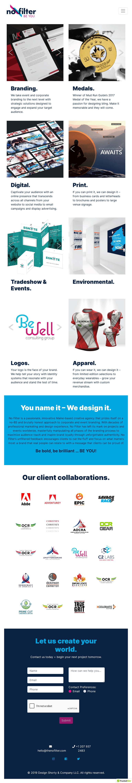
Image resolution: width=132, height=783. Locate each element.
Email (76, 691)
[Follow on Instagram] (53, 759)
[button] (11, 52)
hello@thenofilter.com (52, 750)
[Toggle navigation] (123, 10)
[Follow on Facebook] (66, 759)
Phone (91, 691)
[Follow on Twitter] (78, 759)
